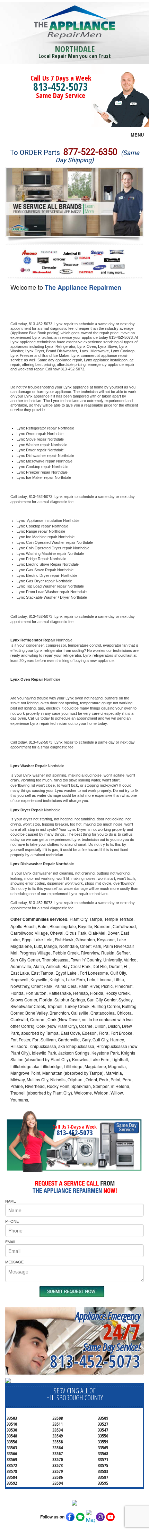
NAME (10, 1201)
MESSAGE (14, 1261)
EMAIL (10, 1241)
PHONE (12, 1221)
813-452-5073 (60, 87)
